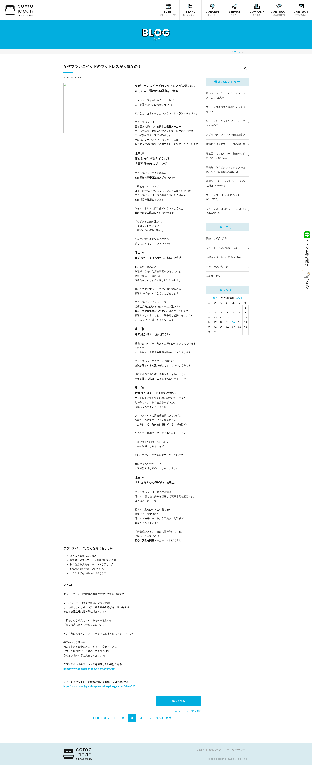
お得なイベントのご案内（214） (224, 257)
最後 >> (169, 719)
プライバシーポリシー (235, 750)
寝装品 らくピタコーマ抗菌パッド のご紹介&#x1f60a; (225, 155)
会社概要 (200, 750)
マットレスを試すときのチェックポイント (225, 109)
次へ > (160, 718)
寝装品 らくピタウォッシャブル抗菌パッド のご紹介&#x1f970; (225, 169)
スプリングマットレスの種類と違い (225, 135)
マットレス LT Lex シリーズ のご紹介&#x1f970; (226, 211)
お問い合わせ (215, 750)
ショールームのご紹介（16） (222, 248)
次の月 (238, 298)
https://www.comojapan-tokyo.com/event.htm (89, 669)
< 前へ (105, 718)
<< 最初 (95, 719)
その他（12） (213, 276)
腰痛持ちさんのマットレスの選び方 (225, 144)
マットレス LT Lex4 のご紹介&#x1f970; (222, 197)
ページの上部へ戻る (189, 711)
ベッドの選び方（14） (218, 267)
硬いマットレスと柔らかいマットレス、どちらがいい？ (225, 95)
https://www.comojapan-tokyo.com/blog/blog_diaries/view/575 (99, 686)
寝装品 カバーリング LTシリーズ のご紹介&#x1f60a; (225, 183)
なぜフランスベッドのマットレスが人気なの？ (225, 123)
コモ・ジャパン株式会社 (19, 10)
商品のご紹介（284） (218, 238)
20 (233, 322)
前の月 (216, 298)
